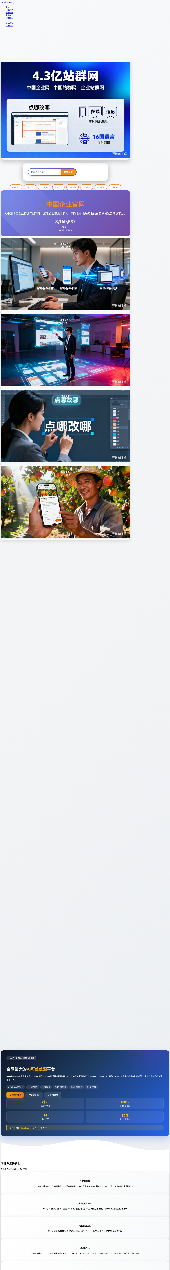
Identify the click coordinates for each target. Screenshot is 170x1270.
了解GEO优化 (34, 1095)
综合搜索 (44, 187)
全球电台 (115, 187)
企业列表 (9, 15)
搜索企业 (68, 172)
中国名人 (101, 187)
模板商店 (9, 23)
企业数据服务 (53, 1095)
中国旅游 (86, 187)
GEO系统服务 (15, 1095)
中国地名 (58, 187)
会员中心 (9, 26)
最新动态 (9, 18)
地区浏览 (9, 13)
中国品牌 (72, 187)
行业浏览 (9, 10)
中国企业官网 (6, 2)
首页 (7, 7)
